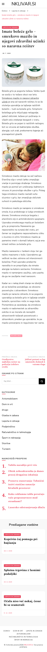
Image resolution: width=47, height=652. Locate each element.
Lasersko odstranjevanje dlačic (26, 507)
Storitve (6, 443)
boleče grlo (16, 336)
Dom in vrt (7, 404)
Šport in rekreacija (11, 437)
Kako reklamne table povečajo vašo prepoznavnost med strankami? (26, 497)
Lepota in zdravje (10, 27)
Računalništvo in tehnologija (16, 432)
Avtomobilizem (10, 398)
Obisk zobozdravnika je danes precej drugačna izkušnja (26, 473)
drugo (5, 409)
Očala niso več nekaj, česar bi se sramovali (22, 603)
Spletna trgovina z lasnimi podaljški (22, 572)
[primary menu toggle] (3, 4)
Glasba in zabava (10, 415)
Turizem (6, 448)
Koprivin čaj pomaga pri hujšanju (20, 541)
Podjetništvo (8, 426)
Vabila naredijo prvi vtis (22, 465)
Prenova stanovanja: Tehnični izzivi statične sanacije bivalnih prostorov (26, 484)
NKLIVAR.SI (24, 4)
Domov (7, 631)
